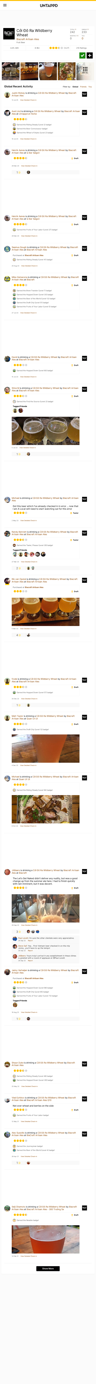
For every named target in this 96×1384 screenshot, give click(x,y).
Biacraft (31, 279)
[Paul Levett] (37, 931)
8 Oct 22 (15, 826)
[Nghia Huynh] (33, 568)
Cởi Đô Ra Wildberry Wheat (51, 93)
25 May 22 (15, 1086)
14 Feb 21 (15, 1256)
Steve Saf (22, 946)
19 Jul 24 (15, 139)
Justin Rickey (18, 93)
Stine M (15, 388)
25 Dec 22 (15, 699)
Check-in (82, 55)
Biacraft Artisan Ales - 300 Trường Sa (45, 1209)
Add (90, 55)
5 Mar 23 (15, 629)
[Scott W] (28, 454)
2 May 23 (15, 520)
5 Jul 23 (14, 448)
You (90, 86)
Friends (83, 86)
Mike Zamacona (19, 277)
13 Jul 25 (15, 100)
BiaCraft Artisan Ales (37, 1135)
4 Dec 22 (15, 765)
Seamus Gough (19, 247)
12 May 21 (15, 1121)
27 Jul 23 (15, 313)
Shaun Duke (18, 1062)
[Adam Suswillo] (28, 1162)
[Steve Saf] (28, 931)
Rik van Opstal (19, 579)
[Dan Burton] (33, 931)
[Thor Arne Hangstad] (28, 705)
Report (30, 940)
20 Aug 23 (15, 266)
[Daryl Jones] (28, 568)
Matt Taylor (17, 716)
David (14, 357)
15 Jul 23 (15, 377)
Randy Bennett (19, 532)
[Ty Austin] (28, 1018)
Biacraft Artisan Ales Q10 (39, 1100)
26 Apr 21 (15, 1156)
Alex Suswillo (18, 1133)
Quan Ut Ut (32, 718)
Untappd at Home (28, 114)
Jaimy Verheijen (19, 970)
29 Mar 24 (15, 166)
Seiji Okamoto (18, 1206)
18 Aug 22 (15, 1012)
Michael (15, 498)
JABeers (16, 870)
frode (14, 679)
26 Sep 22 (15, 925)
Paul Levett (23, 938)
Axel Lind (16, 111)
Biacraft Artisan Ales (28, 39)
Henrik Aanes (18, 150)
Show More (48, 1268)
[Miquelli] (28, 635)
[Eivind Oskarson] (28, 172)
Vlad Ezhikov (18, 1097)
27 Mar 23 (15, 562)
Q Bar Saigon (33, 153)
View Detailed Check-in (28, 100)
